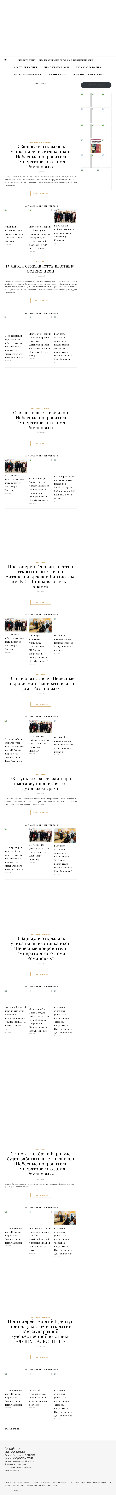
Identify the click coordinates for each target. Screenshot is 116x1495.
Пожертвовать (96, 74)
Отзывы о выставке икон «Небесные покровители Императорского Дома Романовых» (40, 419)
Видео (8, 1455)
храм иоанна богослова (12, 1470)
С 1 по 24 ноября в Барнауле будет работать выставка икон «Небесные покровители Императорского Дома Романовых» (14, 346)
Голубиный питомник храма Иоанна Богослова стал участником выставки (14, 234)
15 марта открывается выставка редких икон (41, 268)
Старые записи (12, 1429)
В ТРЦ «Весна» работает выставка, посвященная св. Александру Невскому (64, 233)
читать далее (40, 193)
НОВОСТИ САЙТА (26, 60)
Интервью (46, 142)
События (46, 408)
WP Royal (17, 1491)
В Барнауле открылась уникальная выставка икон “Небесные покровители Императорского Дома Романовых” (40, 948)
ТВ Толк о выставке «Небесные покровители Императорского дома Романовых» (41, 683)
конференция (27, 1467)
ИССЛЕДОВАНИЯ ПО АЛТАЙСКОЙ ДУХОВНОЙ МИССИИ (66, 60)
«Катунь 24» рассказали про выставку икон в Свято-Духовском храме (40, 783)
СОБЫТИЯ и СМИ (57, 74)
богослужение (13, 1467)
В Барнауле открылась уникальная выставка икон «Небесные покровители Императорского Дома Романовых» (40, 156)
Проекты (30, 1461)
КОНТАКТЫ (78, 74)
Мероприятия (23, 1458)
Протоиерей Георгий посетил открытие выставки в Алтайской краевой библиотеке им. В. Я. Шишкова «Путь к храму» (40, 344)
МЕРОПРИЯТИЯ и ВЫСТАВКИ (28, 74)
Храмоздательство (15, 1464)
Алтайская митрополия (15, 1450)
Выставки (35, 142)
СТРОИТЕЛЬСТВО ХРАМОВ (56, 67)
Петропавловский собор (14, 1461)
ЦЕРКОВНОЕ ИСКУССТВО (88, 67)
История (29, 1454)
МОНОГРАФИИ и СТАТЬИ (25, 67)
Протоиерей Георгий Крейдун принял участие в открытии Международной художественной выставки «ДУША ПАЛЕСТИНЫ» (40, 237)
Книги (8, 1458)
